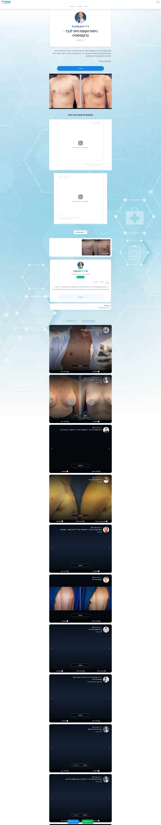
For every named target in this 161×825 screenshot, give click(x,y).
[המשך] (52, 349)
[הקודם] (109, 349)
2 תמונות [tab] (80, 615)
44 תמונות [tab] (80, 465)
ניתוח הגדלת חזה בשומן (95, 729)
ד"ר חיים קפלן (98, 427)
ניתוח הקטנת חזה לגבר (95, 480)
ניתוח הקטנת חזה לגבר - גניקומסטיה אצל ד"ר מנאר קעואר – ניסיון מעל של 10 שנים (80, 529)
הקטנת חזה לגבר (97, 579)
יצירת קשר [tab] (95, 282)
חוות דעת (79, 6)
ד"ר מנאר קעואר (97, 527)
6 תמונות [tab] (80, 366)
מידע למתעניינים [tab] (70, 321)
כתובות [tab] (102, 282)
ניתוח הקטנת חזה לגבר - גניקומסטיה (91, 330)
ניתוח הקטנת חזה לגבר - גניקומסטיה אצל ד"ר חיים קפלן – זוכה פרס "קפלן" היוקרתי (80, 430)
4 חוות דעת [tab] (76, 815)
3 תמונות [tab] (80, 515)
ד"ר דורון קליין (81, 26)
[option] (80, 198)
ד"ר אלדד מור (98, 577)
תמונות (86, 6)
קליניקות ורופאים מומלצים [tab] (88, 321)
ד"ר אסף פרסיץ (98, 328)
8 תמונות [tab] (85, 415)
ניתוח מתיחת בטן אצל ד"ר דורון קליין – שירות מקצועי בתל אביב (83, 779)
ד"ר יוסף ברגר (98, 477)
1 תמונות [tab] (80, 565)
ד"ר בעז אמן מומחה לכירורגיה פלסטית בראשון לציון (88, 677)
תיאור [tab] (107, 282)
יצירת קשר (72, 6)
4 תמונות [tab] (80, 665)
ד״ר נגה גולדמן (98, 627)
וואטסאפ (80, 68)
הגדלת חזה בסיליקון (96, 380)
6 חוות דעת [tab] (76, 415)
